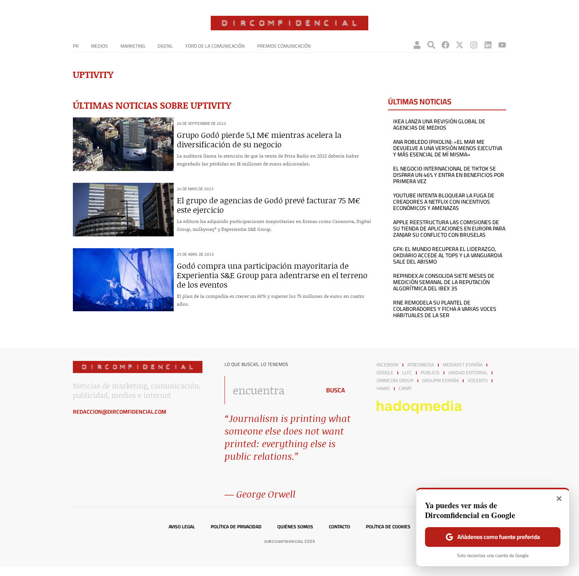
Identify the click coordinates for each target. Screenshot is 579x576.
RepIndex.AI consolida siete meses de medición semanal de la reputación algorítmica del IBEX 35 (443, 282)
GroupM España (440, 381)
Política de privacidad (236, 527)
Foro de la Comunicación (215, 45)
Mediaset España (462, 365)
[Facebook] (445, 45)
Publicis (430, 373)
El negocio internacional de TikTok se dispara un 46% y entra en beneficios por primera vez (448, 175)
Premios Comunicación (284, 45)
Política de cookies (388, 527)
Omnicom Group (395, 381)
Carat (405, 388)
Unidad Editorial (468, 373)
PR (75, 45)
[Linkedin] (488, 45)
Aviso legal (182, 527)
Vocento (478, 381)
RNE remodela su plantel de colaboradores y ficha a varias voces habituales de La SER (444, 308)
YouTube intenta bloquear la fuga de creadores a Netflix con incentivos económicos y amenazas (443, 201)
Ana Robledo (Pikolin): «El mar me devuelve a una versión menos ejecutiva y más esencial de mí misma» (447, 148)
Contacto (339, 527)
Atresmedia (420, 365)
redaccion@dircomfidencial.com (119, 412)
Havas (383, 388)
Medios (99, 45)
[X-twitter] (460, 45)
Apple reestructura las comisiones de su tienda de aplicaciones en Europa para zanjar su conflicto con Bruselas (449, 228)
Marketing (133, 45)
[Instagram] (474, 45)
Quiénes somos (295, 527)
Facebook (388, 365)
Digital (165, 45)
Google (385, 373)
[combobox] (270, 390)
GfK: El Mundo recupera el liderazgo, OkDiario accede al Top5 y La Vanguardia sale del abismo (447, 255)
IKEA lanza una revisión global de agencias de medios (439, 124)
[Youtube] (502, 45)
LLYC (407, 373)
